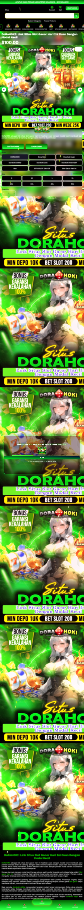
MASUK (42, 458)
